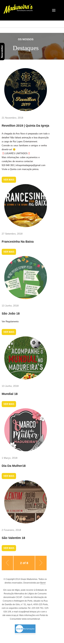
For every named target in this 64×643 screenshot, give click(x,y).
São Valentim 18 (13, 538)
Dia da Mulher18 (14, 465)
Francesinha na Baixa (18, 241)
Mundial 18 (10, 394)
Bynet (43, 583)
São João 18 (11, 313)
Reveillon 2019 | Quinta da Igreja (25, 125)
